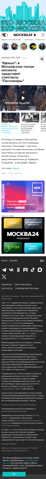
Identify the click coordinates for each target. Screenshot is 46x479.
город (10, 173)
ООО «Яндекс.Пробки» (10, 425)
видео (4, 173)
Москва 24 (23, 34)
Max (39, 269)
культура (18, 173)
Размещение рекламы (27, 288)
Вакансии (7, 284)
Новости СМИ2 (8, 216)
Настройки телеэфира (10, 296)
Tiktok (32, 269)
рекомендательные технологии (14, 411)
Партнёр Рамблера (9, 444)
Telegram (4, 269)
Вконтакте (11, 269)
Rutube (25, 269)
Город (24, 57)
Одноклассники (18, 269)
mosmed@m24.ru (8, 389)
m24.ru (8, 303)
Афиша (15, 168)
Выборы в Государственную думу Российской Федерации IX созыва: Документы (20, 449)
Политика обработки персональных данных (19, 404)
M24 (15, 260)
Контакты (7, 288)
